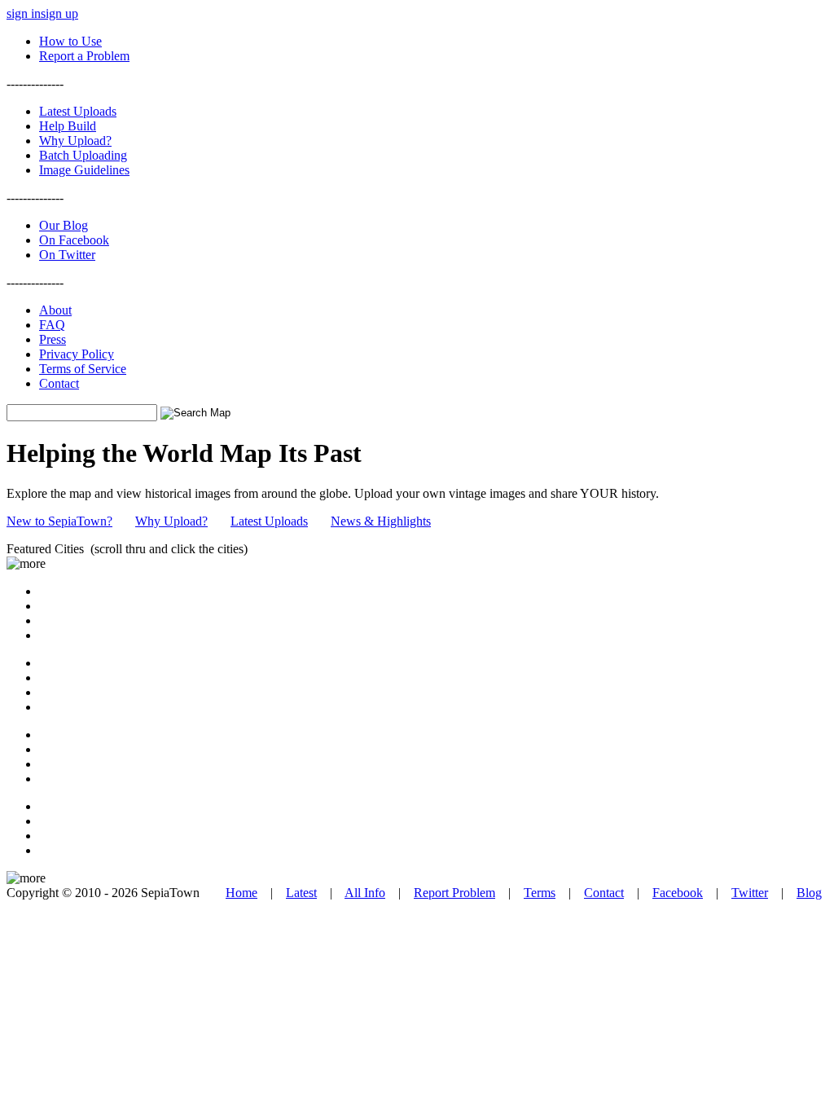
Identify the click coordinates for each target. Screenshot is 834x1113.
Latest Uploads (77, 111)
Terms (539, 893)
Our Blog (63, 225)
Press (52, 339)
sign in (24, 13)
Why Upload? (75, 140)
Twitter (749, 893)
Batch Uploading (83, 155)
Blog (809, 893)
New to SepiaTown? (59, 521)
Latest (301, 893)
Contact (59, 383)
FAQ (52, 325)
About (55, 310)
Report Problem (454, 893)
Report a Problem (84, 56)
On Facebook (74, 240)
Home (241, 893)
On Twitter (67, 255)
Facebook (677, 893)
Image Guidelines (84, 170)
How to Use (70, 41)
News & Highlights (381, 521)
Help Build (67, 126)
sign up (59, 13)
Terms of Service (82, 369)
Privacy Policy (76, 354)
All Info (365, 893)
